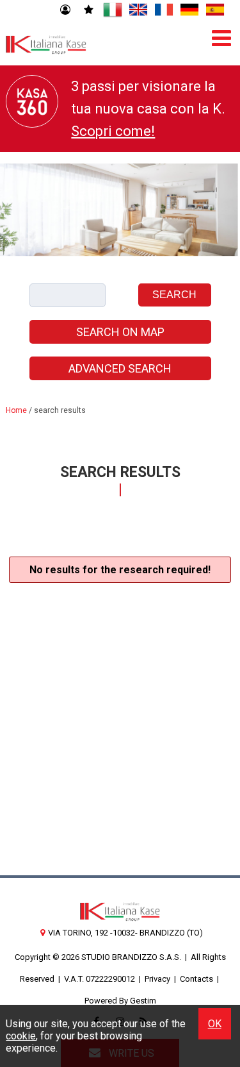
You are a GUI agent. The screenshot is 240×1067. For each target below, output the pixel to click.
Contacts (196, 979)
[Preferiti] (88, 10)
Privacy (157, 979)
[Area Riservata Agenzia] (65, 10)
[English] (138, 10)
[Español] (215, 10)
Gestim (143, 1000)
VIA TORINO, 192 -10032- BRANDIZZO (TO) (125, 932)
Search (174, 294)
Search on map (120, 332)
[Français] (164, 10)
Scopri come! (113, 131)
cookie (21, 1036)
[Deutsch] (189, 10)
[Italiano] (112, 10)
